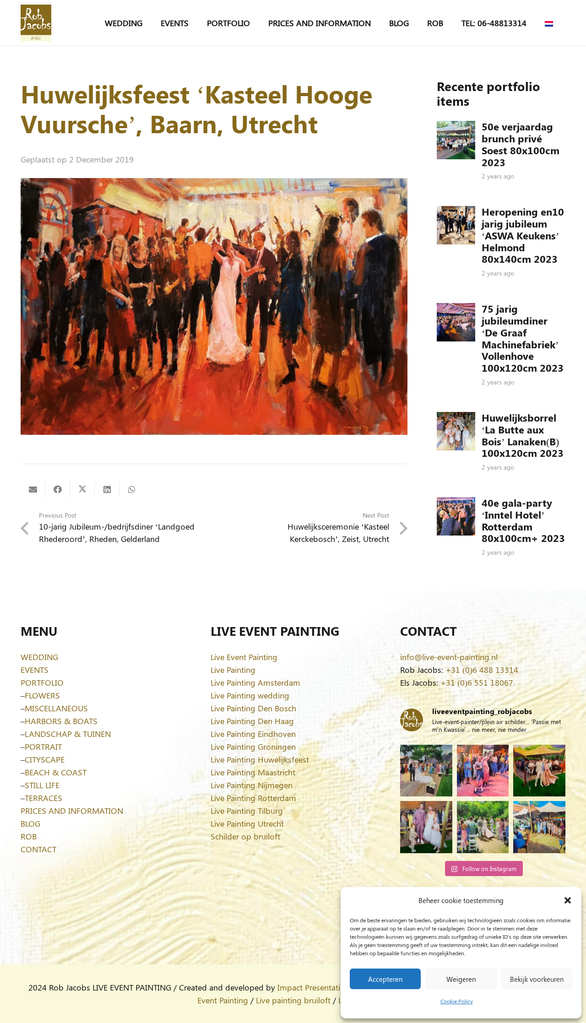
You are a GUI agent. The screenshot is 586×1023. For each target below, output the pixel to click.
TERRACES (43, 797)
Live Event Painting (244, 656)
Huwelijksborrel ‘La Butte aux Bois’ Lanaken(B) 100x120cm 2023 (523, 435)
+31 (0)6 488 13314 (481, 669)
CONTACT (38, 849)
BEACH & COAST (56, 772)
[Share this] (57, 489)
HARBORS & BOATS (61, 720)
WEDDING (39, 656)
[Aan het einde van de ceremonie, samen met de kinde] (426, 827)
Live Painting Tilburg (247, 810)
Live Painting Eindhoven (253, 733)
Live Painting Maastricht (253, 772)
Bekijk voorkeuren (537, 979)
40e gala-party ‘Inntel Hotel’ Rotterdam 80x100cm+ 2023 (523, 520)
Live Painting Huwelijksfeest (260, 759)
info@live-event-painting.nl (449, 656)
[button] (567, 900)
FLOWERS (42, 695)
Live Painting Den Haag (252, 720)
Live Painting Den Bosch (253, 708)
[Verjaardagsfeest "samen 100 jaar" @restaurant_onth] (483, 771)
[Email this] (33, 489)
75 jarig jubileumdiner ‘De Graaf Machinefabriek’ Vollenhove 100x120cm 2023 (523, 338)
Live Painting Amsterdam (255, 682)
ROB (29, 836)
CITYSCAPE (45, 759)
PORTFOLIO (42, 682)
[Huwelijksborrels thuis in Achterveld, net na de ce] (426, 771)
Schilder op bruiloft (245, 836)
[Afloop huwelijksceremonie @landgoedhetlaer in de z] (483, 827)
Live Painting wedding (250, 695)
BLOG (30, 823)
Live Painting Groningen (253, 746)
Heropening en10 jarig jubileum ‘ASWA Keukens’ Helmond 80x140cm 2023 (523, 235)
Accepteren (385, 979)
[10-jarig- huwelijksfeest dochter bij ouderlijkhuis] (539, 771)
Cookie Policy (456, 1001)
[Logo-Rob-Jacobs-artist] (36, 23)
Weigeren (461, 979)
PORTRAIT (43, 746)
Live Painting (233, 669)
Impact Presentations (315, 987)
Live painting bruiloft (293, 1000)
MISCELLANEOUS (56, 708)
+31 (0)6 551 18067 (476, 682)
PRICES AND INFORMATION (72, 810)
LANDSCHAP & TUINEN (68, 733)
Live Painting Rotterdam (253, 797)
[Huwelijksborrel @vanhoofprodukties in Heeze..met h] (539, 827)
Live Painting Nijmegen (252, 784)
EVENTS (35, 669)
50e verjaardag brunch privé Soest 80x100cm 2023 (520, 144)
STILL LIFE (42, 784)
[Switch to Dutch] (550, 23)
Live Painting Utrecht (247, 823)
